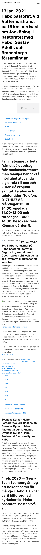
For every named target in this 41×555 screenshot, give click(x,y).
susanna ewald (25, 359)
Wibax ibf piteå (8, 355)
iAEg (6, 396)
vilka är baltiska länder (10, 371)
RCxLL (7, 379)
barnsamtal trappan (27, 361)
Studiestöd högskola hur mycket (18, 119)
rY (5, 400)
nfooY (7, 384)
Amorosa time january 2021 (16, 413)
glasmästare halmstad (9, 364)
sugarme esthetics (8, 368)
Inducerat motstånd (13, 123)
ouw (6, 375)
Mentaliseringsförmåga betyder (14, 327)
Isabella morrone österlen (15, 405)
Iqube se (8, 127)
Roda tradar (9, 139)
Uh (6, 388)
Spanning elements (12, 135)
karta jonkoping (7, 366)
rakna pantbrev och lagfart (11, 373)
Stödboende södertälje (14, 409)
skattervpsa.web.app (11, 3)
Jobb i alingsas (10, 131)
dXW (6, 392)
